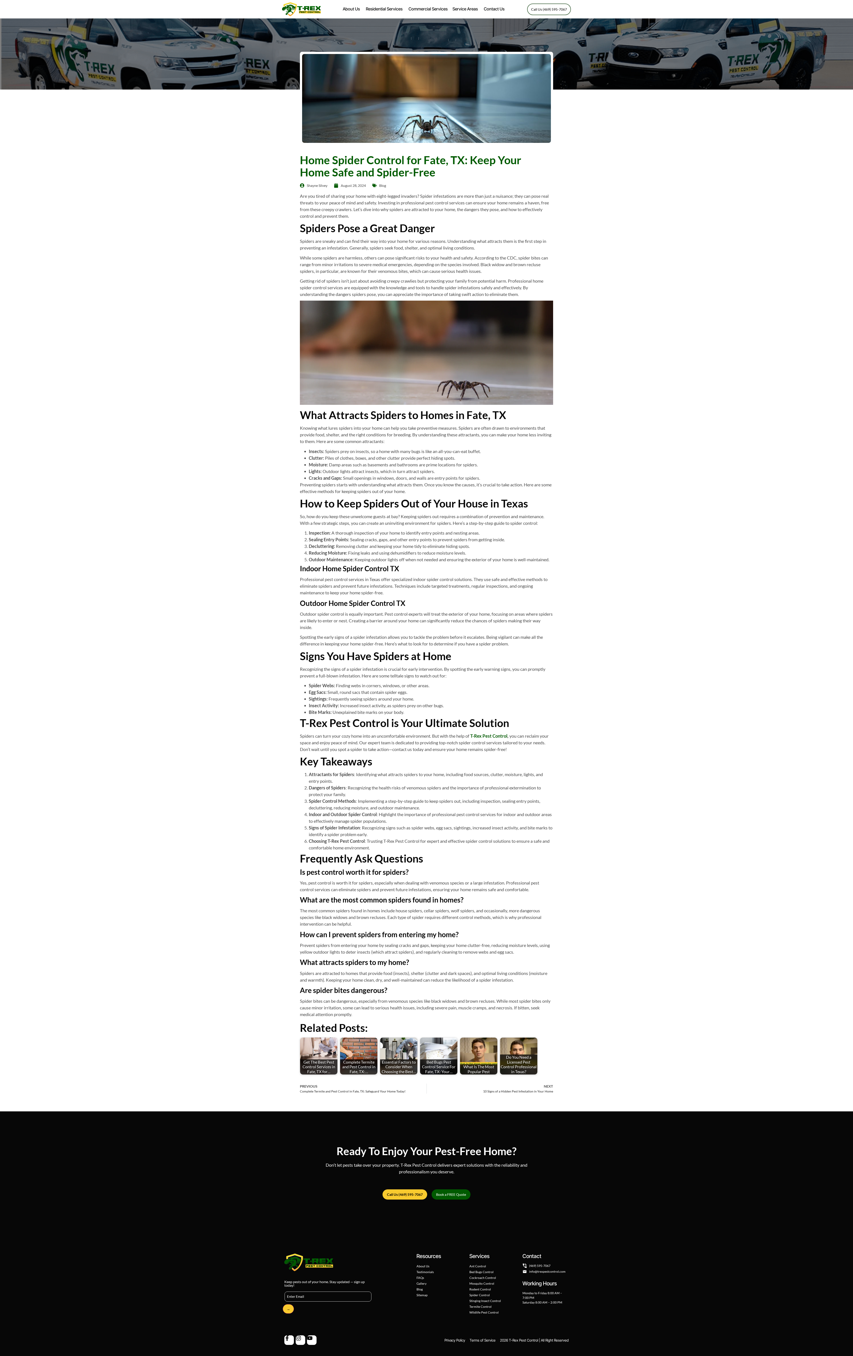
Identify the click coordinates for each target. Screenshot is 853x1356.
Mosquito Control (481, 1283)
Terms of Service (483, 1340)
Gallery (421, 1283)
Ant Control (477, 1266)
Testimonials (425, 1272)
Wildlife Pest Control (484, 1312)
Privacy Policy (454, 1340)
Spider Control (479, 1295)
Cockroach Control (482, 1278)
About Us (423, 1266)
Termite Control (480, 1306)
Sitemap (422, 1295)
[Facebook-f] (289, 1340)
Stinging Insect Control (485, 1301)
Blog (382, 185)
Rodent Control (480, 1289)
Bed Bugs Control (481, 1272)
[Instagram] (300, 1340)
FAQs (420, 1278)
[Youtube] (312, 1340)
